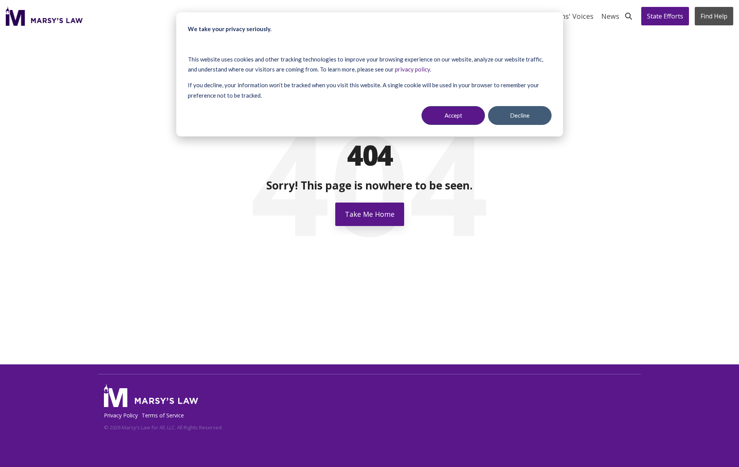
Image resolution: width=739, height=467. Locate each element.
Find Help (714, 16)
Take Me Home (370, 214)
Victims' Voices (569, 16)
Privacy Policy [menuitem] (121, 415)
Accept (453, 115)
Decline (520, 115)
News (610, 16)
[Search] (629, 16)
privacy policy (412, 69)
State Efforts (665, 16)
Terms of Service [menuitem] (163, 415)
